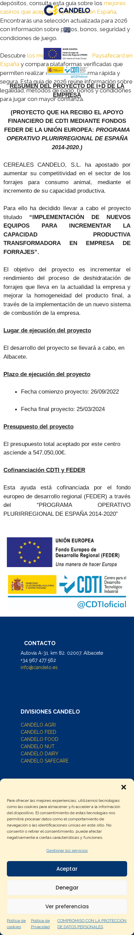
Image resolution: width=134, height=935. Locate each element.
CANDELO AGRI (38, 725)
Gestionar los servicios (67, 850)
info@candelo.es (39, 667)
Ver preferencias (67, 906)
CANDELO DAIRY (39, 753)
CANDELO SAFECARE (44, 761)
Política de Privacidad (40, 923)
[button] (123, 787)
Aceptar (67, 868)
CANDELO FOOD (39, 739)
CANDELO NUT (38, 746)
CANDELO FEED (38, 732)
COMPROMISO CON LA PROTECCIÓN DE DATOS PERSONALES (91, 923)
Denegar (67, 887)
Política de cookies (16, 923)
